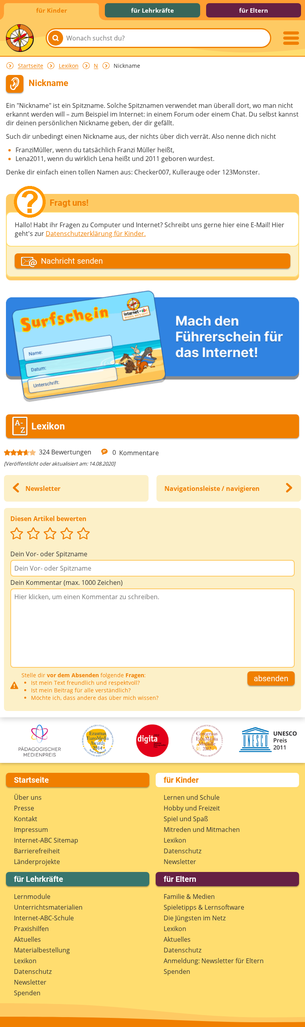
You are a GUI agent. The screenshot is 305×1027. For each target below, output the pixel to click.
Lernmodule (32, 896)
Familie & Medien (189, 896)
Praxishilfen (31, 928)
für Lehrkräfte (152, 10)
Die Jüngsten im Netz (195, 918)
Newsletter (180, 861)
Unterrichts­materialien (48, 907)
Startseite (30, 66)
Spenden (27, 993)
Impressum (31, 829)
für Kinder (51, 10)
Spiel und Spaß (186, 818)
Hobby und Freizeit (192, 808)
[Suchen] (55, 38)
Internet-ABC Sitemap (46, 840)
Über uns (28, 797)
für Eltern (253, 10)
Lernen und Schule (192, 797)
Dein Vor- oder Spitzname (48, 554)
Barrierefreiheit (37, 851)
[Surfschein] (152, 347)
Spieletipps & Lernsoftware (204, 907)
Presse (24, 808)
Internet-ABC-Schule (44, 918)
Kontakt (25, 818)
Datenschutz (182, 851)
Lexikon (69, 66)
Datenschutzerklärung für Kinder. (96, 233)
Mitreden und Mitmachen (202, 829)
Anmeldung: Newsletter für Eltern (214, 960)
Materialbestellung (42, 950)
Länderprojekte (37, 861)
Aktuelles (27, 939)
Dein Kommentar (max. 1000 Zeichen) (66, 582)
